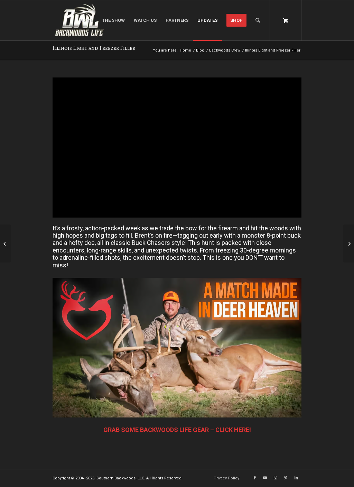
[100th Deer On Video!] (348, 243)
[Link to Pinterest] (286, 478)
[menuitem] (86, 20)
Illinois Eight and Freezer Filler (94, 48)
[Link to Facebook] (255, 478)
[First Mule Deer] (5, 243)
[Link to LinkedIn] (296, 478)
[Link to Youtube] (265, 478)
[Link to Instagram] (275, 478)
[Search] (257, 20)
